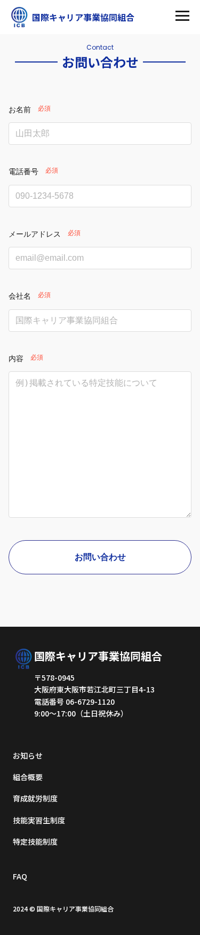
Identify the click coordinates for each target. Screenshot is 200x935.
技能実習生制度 (39, 820)
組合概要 (28, 777)
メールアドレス (35, 234)
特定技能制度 (35, 841)
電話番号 (23, 171)
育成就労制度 (35, 798)
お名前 (20, 109)
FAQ (20, 876)
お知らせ (28, 755)
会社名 (20, 296)
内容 (16, 358)
